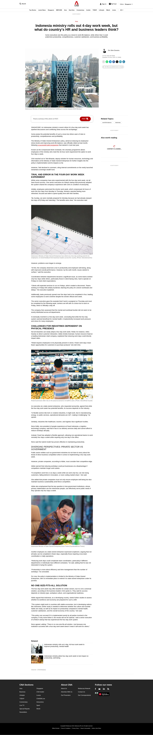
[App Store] (97, 694)
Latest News (42, 10)
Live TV (21, 705)
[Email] (120, 62)
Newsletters (23, 712)
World (38, 709)
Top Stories (32, 10)
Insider (88, 10)
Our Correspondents (84, 695)
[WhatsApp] (107, 62)
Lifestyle (101, 10)
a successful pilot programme (48, 145)
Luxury (38, 695)
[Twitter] (117, 62)
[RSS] (108, 689)
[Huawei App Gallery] (104, 694)
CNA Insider (40, 692)
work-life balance (106, 122)
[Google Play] (95, 694)
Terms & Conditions (65, 728)
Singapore (51, 10)
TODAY (95, 10)
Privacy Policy (75, 728)
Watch (108, 10)
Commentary (80, 10)
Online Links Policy (96, 728)
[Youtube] (99, 689)
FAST (84, 119)
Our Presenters (65, 695)
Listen (114, 10)
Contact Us (81, 692)
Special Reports (24, 709)
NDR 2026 (59, 10)
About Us (64, 688)
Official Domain (55, 728)
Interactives (40, 702)
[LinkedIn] (123, 62)
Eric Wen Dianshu (113, 50)
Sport (38, 705)
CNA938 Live (40, 698)
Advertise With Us (66, 692)
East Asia (71, 10)
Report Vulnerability (85, 728)
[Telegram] (110, 62)
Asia (65, 10)
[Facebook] (113, 62)
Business (22, 692)
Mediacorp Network (84, 688)
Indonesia (118, 122)
